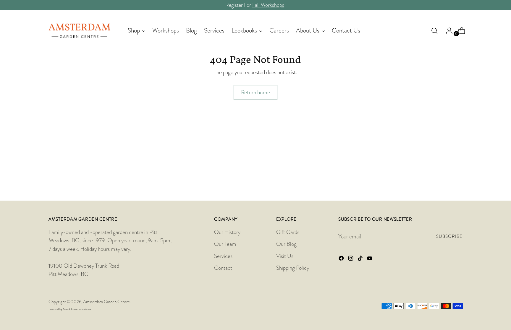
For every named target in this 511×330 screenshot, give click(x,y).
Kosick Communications (77, 309)
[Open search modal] (434, 31)
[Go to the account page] (447, 31)
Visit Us (284, 256)
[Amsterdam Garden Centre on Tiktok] (360, 259)
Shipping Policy (292, 268)
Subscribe (449, 236)
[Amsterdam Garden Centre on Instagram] (351, 259)
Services (223, 256)
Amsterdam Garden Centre (106, 302)
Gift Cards (287, 232)
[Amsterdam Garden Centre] (79, 30)
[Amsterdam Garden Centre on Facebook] (341, 259)
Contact (223, 268)
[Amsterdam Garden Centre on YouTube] (370, 259)
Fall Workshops (268, 5)
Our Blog (286, 244)
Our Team (225, 244)
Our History (227, 232)
